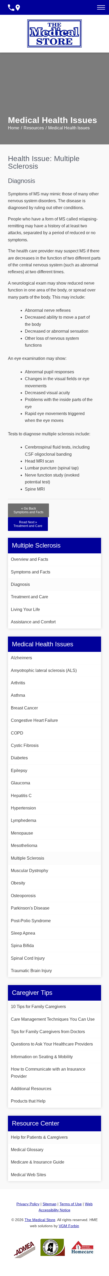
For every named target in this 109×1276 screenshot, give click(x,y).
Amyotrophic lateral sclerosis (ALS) (44, 670)
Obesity (18, 883)
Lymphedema (23, 820)
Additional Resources (31, 1088)
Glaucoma (20, 783)
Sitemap (49, 1204)
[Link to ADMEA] (24, 1247)
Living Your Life (25, 609)
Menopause (22, 833)
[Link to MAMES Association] (52, 1247)
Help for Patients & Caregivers (39, 1137)
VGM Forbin (69, 1226)
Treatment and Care (29, 597)
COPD (17, 733)
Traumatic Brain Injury (31, 970)
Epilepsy (19, 770)
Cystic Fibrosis (25, 745)
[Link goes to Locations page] (17, 7)
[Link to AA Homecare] (82, 1247)
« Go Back (28, 510)
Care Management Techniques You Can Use (53, 1019)
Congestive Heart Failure (34, 720)
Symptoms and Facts (30, 572)
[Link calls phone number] (11, 7)
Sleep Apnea (23, 933)
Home (13, 128)
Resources (34, 128)
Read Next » (27, 524)
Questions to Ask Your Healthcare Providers (52, 1044)
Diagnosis (20, 584)
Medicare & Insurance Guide (37, 1162)
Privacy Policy (27, 1204)
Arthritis (18, 683)
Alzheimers (21, 658)
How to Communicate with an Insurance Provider (48, 1072)
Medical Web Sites (28, 1175)
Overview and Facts (29, 559)
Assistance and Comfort (33, 622)
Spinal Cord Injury (28, 958)
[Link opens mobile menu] (101, 7)
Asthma (18, 695)
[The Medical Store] (54, 33)
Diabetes (19, 758)
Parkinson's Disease (30, 908)
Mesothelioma (24, 845)
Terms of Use (71, 1204)
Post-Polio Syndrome (31, 921)
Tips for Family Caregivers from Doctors (48, 1031)
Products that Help (28, 1101)
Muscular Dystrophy (29, 870)
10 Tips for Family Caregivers (38, 1006)
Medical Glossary (27, 1149)
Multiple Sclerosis (27, 858)
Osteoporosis (23, 895)
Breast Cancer (24, 708)
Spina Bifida (22, 945)
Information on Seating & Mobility (42, 1056)
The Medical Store (40, 1220)
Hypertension (23, 808)
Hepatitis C (21, 795)
